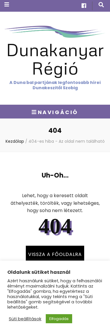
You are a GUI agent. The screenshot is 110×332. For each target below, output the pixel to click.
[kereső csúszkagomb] (101, 5)
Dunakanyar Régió (55, 58)
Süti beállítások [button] (25, 318)
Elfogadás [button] (59, 318)
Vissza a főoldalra (55, 254)
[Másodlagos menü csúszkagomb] (6, 4)
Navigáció (58, 112)
